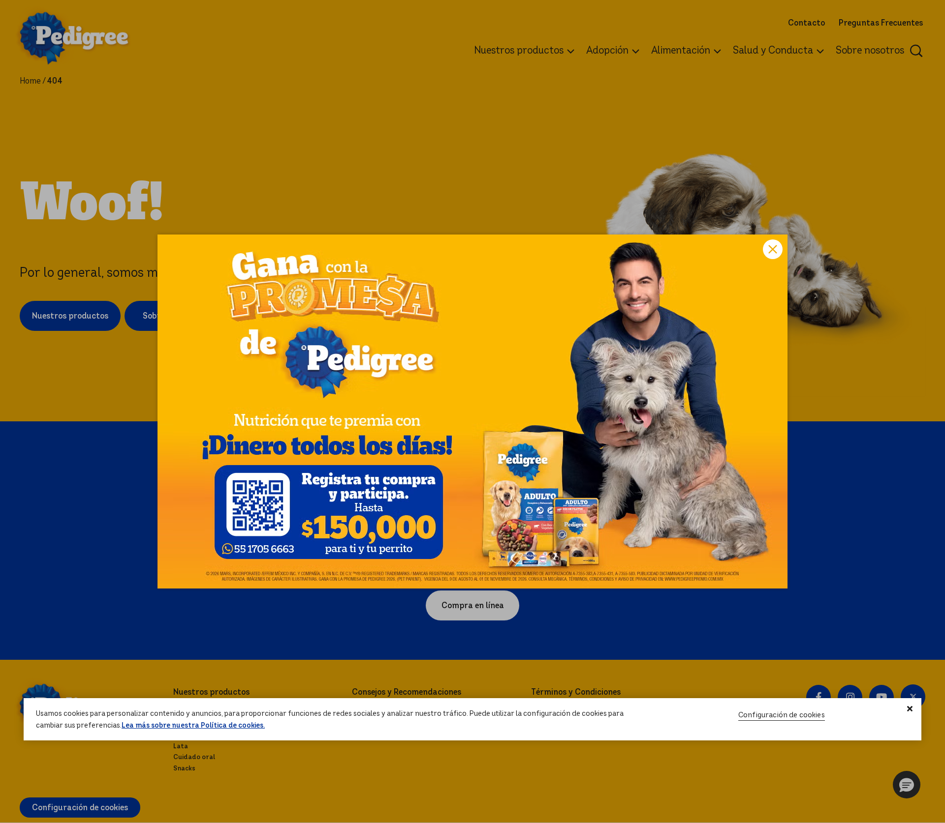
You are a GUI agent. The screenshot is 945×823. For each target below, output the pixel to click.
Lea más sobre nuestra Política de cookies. (193, 726)
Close (773, 249)
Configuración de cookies (781, 715)
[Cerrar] (910, 709)
